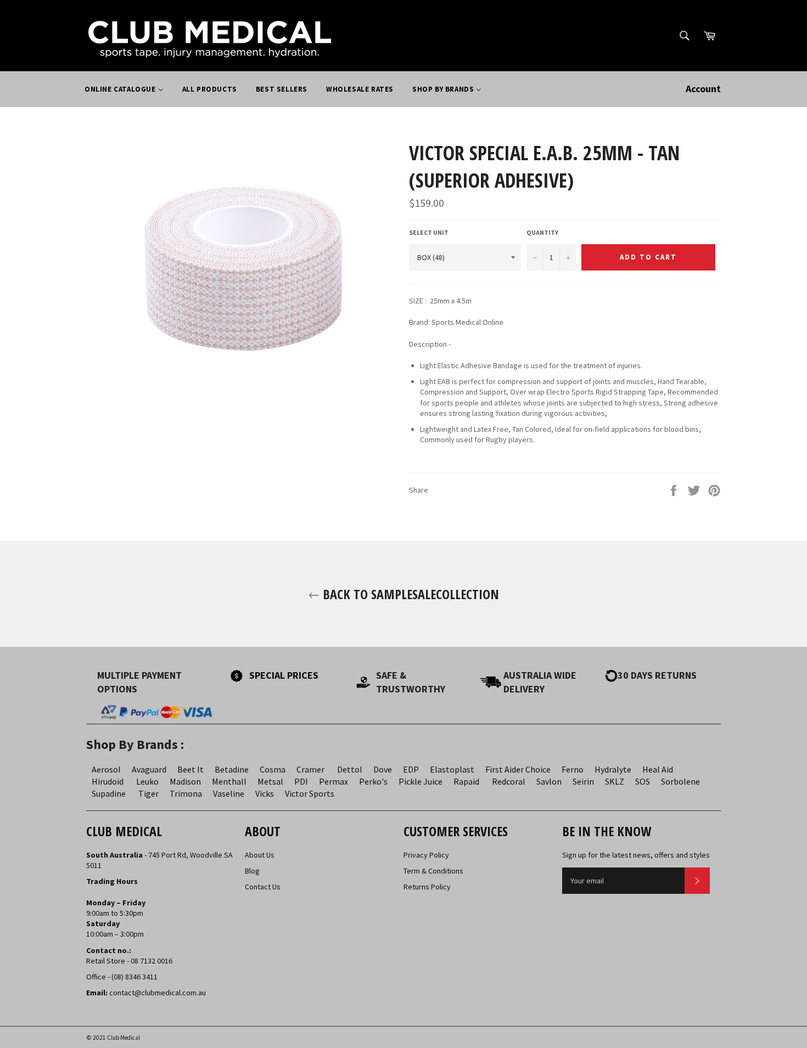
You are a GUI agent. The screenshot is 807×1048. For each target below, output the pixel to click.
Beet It (190, 769)
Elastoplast (452, 769)
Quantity (542, 232)
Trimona (186, 793)
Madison (185, 781)
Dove (382, 769)
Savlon (549, 781)
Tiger (148, 793)
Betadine (232, 769)
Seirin (583, 781)
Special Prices (283, 675)
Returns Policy (427, 887)
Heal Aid (657, 769)
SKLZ (614, 781)
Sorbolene (680, 781)
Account (703, 88)
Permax (333, 781)
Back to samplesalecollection (409, 594)
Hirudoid (108, 781)
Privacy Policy (426, 855)
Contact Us (263, 887)
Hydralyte (613, 769)
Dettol (349, 769)
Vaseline (228, 793)
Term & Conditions (433, 871)
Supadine (109, 793)
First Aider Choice (518, 769)
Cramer (310, 769)
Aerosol (106, 769)
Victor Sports (309, 793)
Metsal (270, 781)
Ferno (573, 769)
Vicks (264, 793)
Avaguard (149, 769)
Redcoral (508, 781)
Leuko (147, 781)
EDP (411, 769)
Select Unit (429, 232)
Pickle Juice (420, 781)
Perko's (373, 781)
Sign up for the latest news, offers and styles (636, 855)
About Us (259, 855)
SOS (642, 781)
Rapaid (466, 781)
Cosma (272, 769)
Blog (252, 871)
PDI (301, 781)
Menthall (229, 781)
